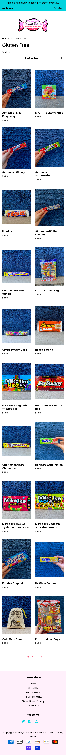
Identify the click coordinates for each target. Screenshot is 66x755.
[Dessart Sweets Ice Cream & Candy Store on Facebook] (30, 721)
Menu (9, 7)
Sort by (6, 52)
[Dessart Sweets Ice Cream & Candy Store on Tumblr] (43, 721)
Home (5, 38)
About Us (33, 688)
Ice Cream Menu (33, 696)
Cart (61, 7)
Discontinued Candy (33, 701)
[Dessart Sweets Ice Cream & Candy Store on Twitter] (23, 721)
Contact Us (33, 705)
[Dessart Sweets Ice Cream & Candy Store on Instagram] (36, 721)
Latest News (33, 692)
